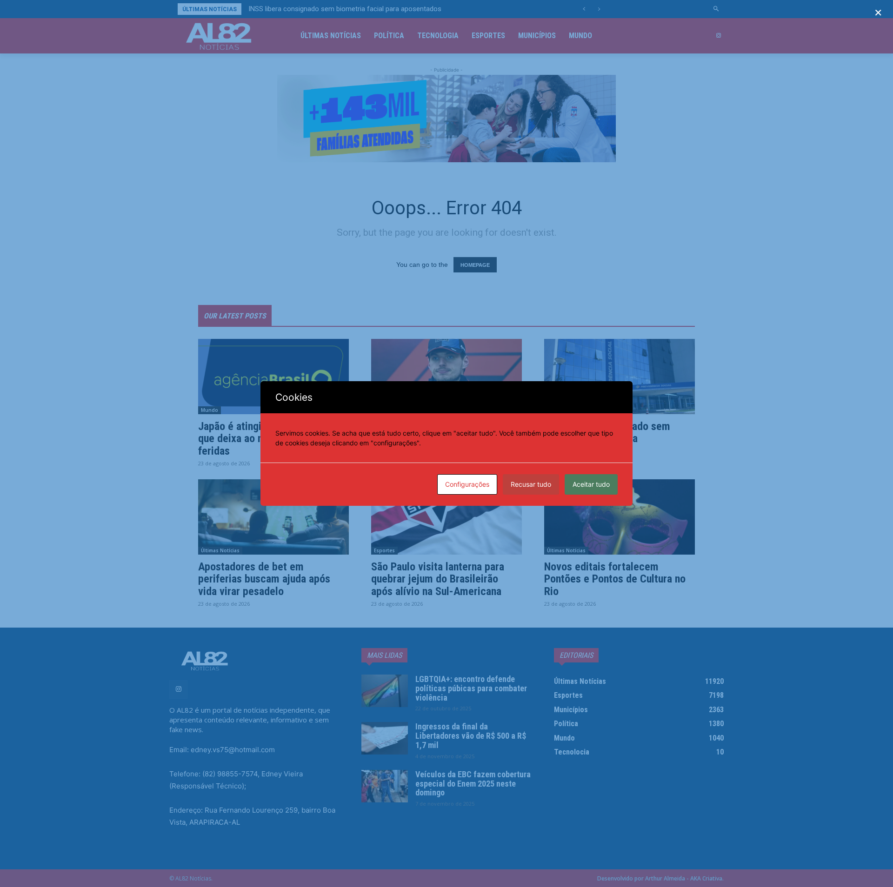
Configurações (467, 484)
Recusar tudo (531, 484)
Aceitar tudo (591, 484)
